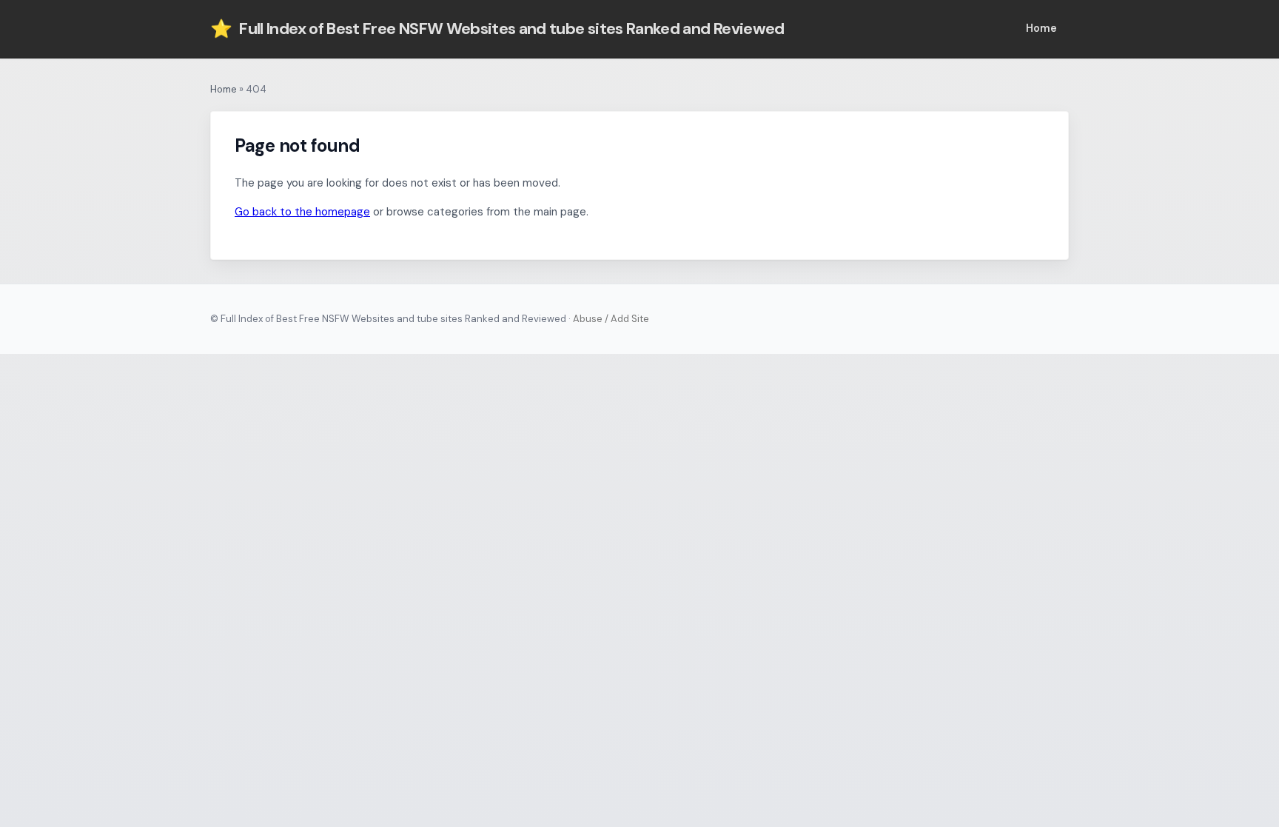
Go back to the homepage (302, 211)
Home (1041, 28)
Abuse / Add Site (611, 318)
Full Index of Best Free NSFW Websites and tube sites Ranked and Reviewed (497, 28)
